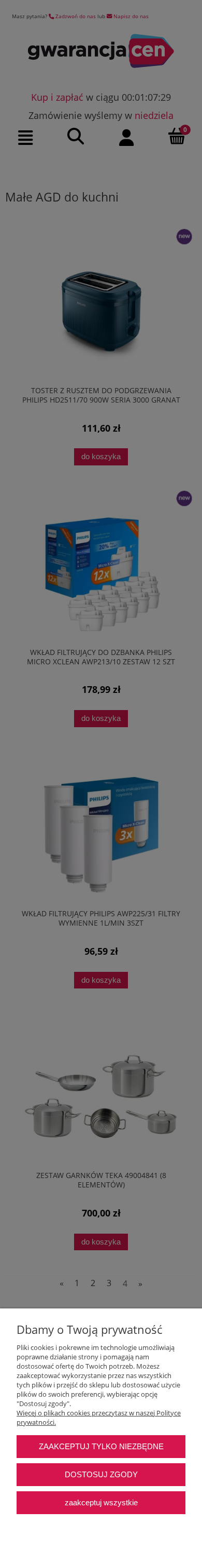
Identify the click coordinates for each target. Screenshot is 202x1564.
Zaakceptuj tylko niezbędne (101, 1446)
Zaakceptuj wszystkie (101, 1502)
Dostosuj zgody (101, 1474)
